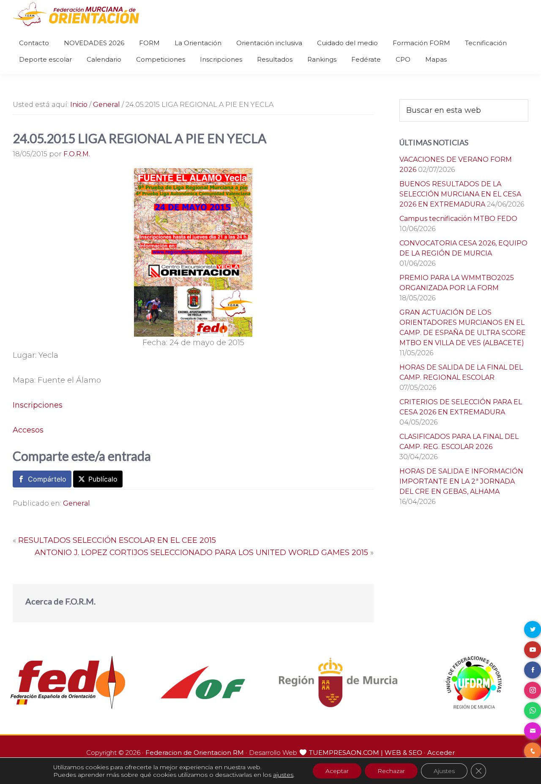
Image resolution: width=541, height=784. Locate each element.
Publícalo (102, 479)
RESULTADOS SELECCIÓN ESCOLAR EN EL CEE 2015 (117, 540)
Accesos (28, 430)
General (76, 503)
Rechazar (391, 771)
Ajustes (444, 771)
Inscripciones (38, 405)
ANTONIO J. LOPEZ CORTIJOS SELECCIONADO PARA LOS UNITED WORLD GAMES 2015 (201, 552)
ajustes (283, 775)
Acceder (441, 753)
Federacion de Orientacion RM (194, 753)
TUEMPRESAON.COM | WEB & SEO (365, 753)
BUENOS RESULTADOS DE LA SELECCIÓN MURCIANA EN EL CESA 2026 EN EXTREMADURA (460, 194)
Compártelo (47, 479)
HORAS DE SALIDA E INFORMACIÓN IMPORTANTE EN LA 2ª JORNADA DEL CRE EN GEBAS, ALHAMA (461, 481)
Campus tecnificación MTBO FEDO (458, 219)
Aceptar (337, 771)
